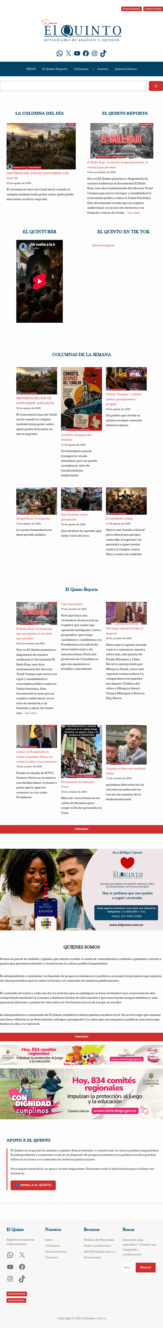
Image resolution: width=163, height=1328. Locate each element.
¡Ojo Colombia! (72, 604)
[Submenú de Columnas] (93, 69)
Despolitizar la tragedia (33, 518)
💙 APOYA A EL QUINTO (33, 1185)
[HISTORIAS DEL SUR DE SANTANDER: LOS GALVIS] (41, 147)
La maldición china (119, 518)
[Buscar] (156, 86)
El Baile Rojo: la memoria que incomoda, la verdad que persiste (34, 634)
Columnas (81, 69)
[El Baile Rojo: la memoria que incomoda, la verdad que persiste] (121, 141)
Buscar (145, 1267)
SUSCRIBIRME (131, 9)
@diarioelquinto (103, 245)
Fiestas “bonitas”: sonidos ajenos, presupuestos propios (124, 399)
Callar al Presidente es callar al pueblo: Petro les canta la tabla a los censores (36, 757)
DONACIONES (153, 9)
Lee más (134, 213)
